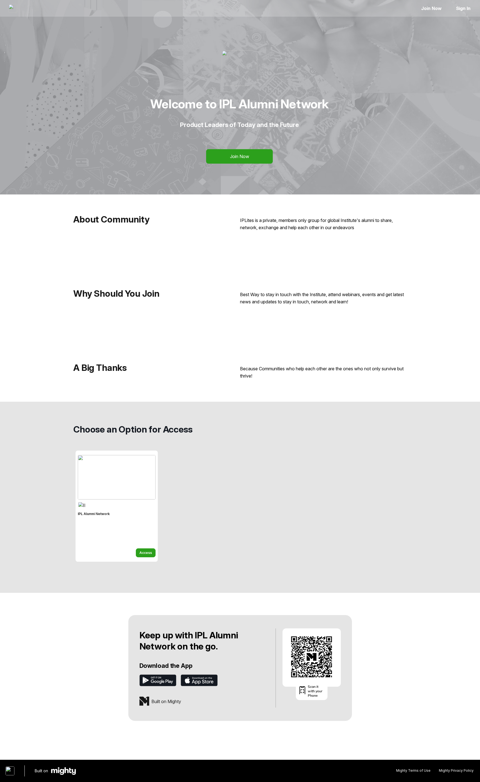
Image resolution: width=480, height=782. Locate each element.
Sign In (463, 8)
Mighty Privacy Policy (456, 770)
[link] (117, 506)
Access (145, 553)
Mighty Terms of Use (413, 770)
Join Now (431, 8)
